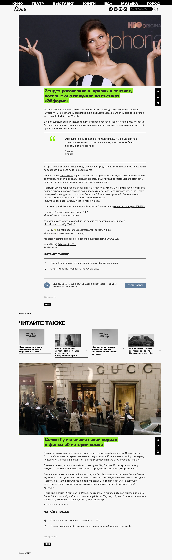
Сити (20, 9)
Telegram (111, 9)
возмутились (110, 474)
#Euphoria (119, 221)
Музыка (129, 3)
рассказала (136, 113)
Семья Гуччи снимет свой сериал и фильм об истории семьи (84, 263)
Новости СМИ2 (25, 314)
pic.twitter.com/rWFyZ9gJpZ (59, 224)
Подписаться (136, 285)
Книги (89, 3)
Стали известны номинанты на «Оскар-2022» (75, 268)
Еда (108, 3)
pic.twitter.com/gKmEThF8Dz (129, 206)
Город (153, 3)
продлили (103, 166)
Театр (37, 3)
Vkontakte (116, 9)
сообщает (125, 459)
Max (125, 9)
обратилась (66, 175)
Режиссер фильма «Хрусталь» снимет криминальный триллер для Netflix (90, 526)
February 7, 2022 (79, 212)
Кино (17, 3)
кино (47, 304)
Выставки (63, 3)
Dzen (121, 9)
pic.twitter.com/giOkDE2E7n (103, 239)
